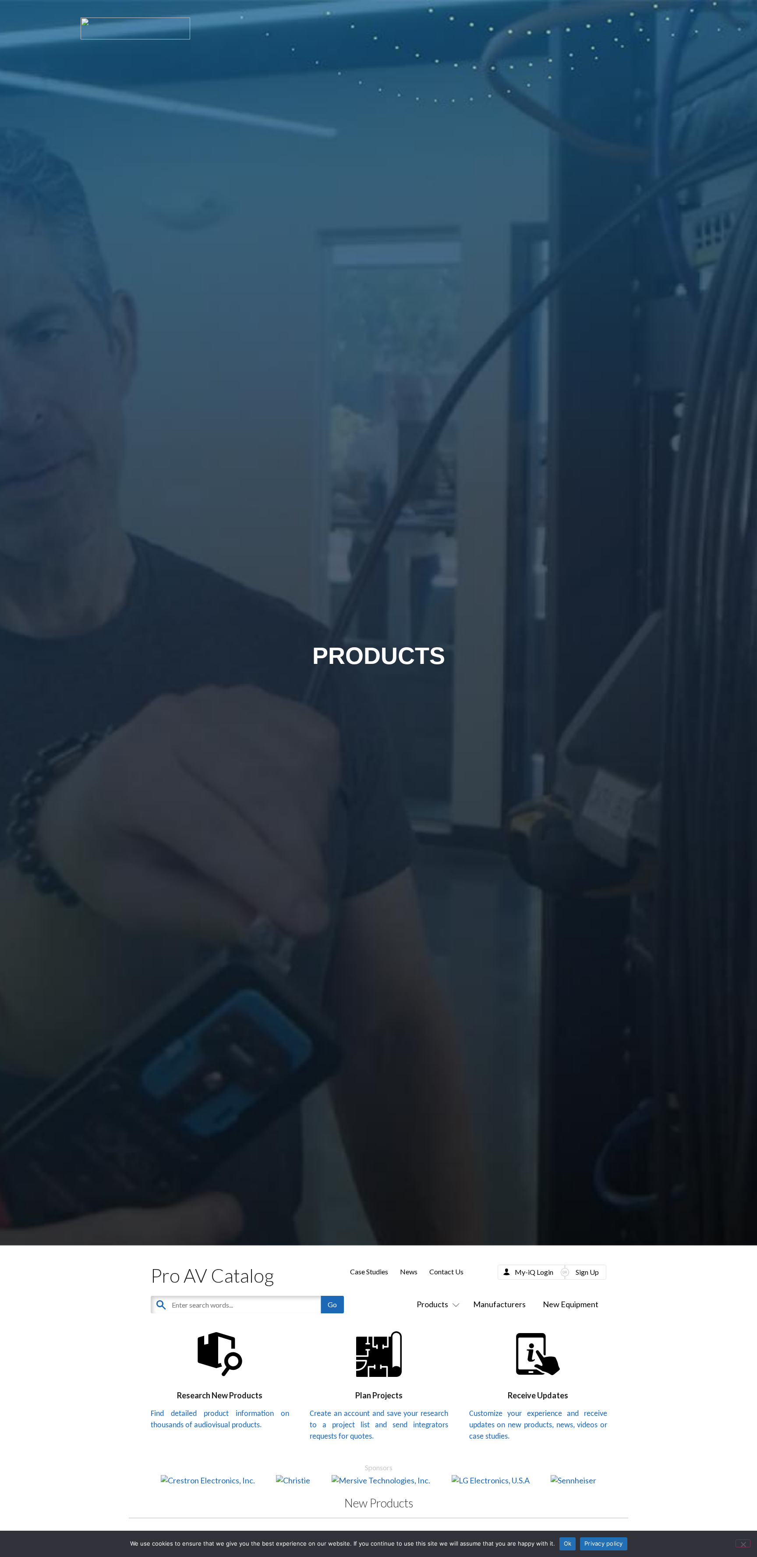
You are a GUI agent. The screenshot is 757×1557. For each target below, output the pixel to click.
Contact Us (446, 1271)
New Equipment (570, 1304)
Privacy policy (603, 1543)
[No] (743, 1543)
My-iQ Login (534, 1272)
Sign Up (587, 1272)
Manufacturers (499, 1304)
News (408, 1271)
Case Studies (369, 1271)
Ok (568, 1543)
